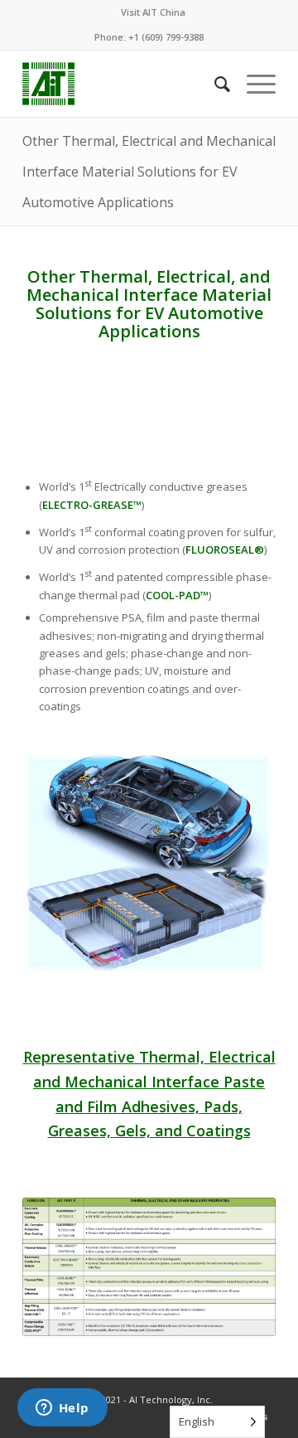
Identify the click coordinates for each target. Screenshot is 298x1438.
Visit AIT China (153, 12)
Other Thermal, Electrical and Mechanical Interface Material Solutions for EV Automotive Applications (149, 171)
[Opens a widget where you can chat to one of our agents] (62, 1409)
